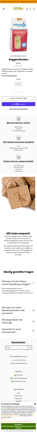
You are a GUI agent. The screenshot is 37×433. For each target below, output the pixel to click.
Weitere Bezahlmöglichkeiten (18, 109)
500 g (18, 84)
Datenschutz (18, 396)
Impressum (18, 398)
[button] (30, 9)
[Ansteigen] (21, 92)
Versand (18, 401)
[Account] (27, 8)
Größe (18, 79)
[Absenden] (30, 348)
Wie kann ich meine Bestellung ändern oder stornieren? (13, 310)
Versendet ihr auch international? (11, 330)
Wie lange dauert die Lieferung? (12, 321)
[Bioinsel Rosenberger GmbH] (18, 8)
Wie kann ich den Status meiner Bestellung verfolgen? (16, 283)
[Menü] (4, 9)
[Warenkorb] (33, 8)
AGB (18, 393)
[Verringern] (15, 92)
